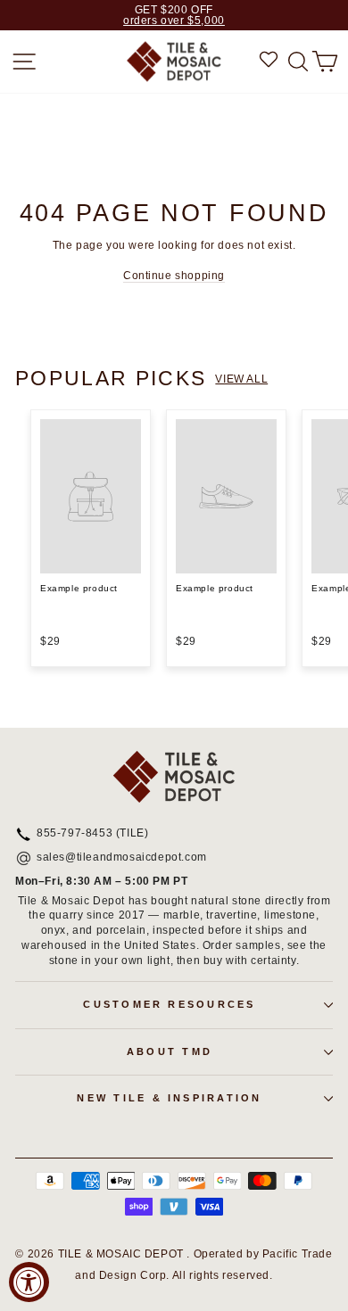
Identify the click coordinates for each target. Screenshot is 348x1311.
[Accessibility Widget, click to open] (29, 1282)
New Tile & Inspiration (169, 1097)
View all (241, 379)
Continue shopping (174, 275)
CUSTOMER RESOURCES (169, 1004)
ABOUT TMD (169, 1051)
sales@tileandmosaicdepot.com (122, 858)
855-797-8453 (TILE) (92, 834)
